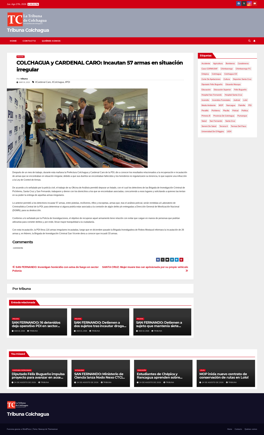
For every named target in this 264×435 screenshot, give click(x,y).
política (245, 110)
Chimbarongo (227, 69)
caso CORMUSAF (210, 69)
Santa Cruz (230, 121)
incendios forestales (221, 100)
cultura (227, 79)
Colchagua (216, 74)
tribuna (24, 78)
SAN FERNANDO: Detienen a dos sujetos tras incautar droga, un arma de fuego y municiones (99, 326)
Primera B (206, 116)
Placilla (226, 110)
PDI (249, 105)
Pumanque (242, 116)
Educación (142, 370)
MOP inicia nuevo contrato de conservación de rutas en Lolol (223, 375)
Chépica (205, 74)
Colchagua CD (230, 74)
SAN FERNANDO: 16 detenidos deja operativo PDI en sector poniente (36, 326)
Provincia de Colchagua (223, 116)
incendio (205, 100)
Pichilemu (216, 110)
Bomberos (230, 63)
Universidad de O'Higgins (213, 131)
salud (204, 121)
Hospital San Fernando (212, 95)
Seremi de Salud (209, 126)
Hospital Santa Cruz (233, 95)
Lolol (245, 100)
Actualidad (79, 370)
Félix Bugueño (240, 89)
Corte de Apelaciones (211, 79)
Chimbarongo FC (243, 69)
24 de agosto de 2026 (25, 382)
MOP (221, 105)
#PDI (67, 82)
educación (206, 89)
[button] (249, 41)
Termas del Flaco (238, 126)
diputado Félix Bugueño (212, 84)
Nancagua (230, 105)
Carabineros (243, 63)
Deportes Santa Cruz (242, 79)
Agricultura (218, 63)
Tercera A (223, 126)
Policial (20, 56)
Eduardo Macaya (233, 84)
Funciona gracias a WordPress (19, 429)
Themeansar (53, 429)
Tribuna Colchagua (28, 30)
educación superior (222, 89)
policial (235, 110)
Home (13, 41)
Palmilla (241, 105)
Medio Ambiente (209, 105)
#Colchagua (58, 82)
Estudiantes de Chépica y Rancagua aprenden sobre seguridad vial (158, 377)
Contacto (29, 41)
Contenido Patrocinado (22, 370)
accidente (206, 63)
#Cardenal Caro (43, 82)
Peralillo (205, 110)
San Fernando (216, 121)
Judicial (236, 100)
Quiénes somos (51, 41)
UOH (229, 131)
